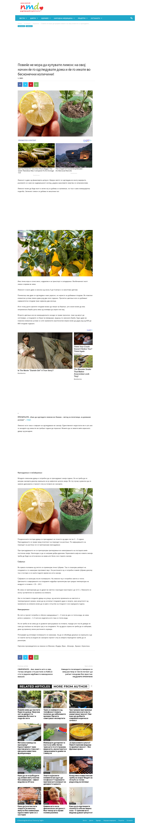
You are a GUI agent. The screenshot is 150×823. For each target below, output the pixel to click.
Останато (95, 18)
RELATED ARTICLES (35, 686)
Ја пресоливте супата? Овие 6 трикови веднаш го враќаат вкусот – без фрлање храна (80, 745)
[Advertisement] (55, 45)
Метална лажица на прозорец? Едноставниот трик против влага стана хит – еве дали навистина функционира (29, 748)
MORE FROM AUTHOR (70, 686)
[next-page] (91, 686)
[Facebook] (20, 84)
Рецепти (81, 18)
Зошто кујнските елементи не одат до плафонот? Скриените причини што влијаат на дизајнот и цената (54, 779)
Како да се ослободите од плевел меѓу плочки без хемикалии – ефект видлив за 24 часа (28, 778)
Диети (33, 18)
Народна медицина (63, 18)
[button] (131, 18)
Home (20, 24)
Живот (46, 803)
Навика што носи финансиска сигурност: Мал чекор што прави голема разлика (54, 809)
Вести (22, 18)
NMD (21, 78)
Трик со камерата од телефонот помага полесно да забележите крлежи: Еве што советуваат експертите (54, 714)
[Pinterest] (30, 84)
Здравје (45, 18)
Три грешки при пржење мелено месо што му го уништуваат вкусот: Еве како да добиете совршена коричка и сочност (80, 715)
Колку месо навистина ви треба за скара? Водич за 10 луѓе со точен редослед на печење (80, 778)
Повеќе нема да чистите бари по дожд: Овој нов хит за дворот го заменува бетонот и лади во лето (29, 714)
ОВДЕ (28, 420)
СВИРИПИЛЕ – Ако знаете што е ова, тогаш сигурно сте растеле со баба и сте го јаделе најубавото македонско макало (35, 673)
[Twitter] (25, 84)
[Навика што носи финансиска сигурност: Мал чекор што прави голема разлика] (55, 796)
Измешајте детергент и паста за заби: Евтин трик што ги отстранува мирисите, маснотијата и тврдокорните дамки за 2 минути (55, 748)
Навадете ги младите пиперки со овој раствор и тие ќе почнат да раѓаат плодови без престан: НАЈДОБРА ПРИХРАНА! (77, 673)
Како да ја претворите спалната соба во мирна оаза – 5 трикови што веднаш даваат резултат (81, 809)
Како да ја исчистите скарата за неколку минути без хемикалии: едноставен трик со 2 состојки (28, 810)
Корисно (36, 24)
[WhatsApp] (36, 84)
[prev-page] (89, 686)
